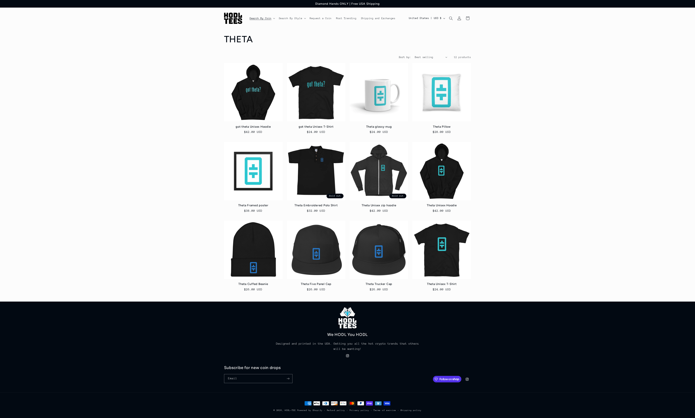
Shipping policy (411, 410)
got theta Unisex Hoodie (253, 126)
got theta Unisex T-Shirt (316, 126)
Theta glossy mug (379, 126)
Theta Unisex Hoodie (442, 205)
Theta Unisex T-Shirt (442, 284)
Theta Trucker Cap (379, 284)
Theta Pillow (442, 126)
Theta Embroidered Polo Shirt (316, 205)
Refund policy (336, 410)
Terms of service (385, 410)
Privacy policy (359, 410)
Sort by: (405, 57)
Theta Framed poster (253, 205)
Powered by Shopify (310, 410)
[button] (262, 18)
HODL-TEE (290, 410)
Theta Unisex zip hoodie (379, 205)
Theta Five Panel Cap (316, 284)
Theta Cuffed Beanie (253, 284)
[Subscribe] (288, 378)
